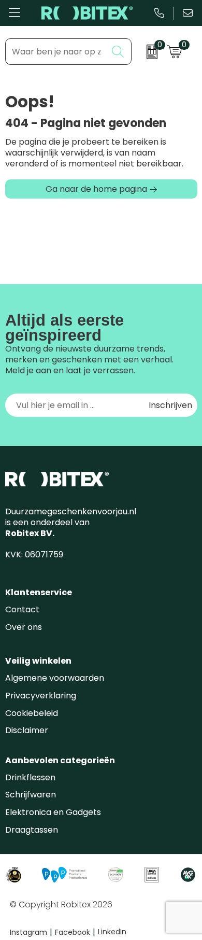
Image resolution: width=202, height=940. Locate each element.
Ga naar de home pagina (96, 189)
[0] (146, 52)
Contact (22, 609)
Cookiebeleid (31, 713)
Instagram (31, 932)
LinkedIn (112, 932)
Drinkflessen (30, 777)
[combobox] (56, 51)
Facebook (75, 932)
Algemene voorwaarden (54, 678)
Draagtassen (31, 830)
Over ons (23, 627)
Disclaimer (26, 730)
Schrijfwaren (30, 795)
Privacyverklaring (40, 696)
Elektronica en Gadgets (53, 812)
